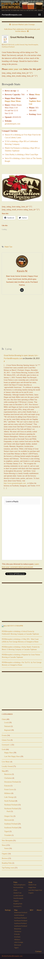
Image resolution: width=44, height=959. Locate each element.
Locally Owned (19, 44)
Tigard (6, 831)
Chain (4, 719)
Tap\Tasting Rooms (19, 885)
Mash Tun (8, 247)
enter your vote (15, 69)
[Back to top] (38, 953)
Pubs (15, 882)
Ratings (8, 910)
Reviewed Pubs (18, 887)
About (39, 910)
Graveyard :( (6, 745)
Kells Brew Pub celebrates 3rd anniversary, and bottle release (22, 30)
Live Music (6, 762)
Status (6, 848)
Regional (7, 730)
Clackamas (8, 778)
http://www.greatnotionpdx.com (15, 483)
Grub (12, 44)
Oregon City (8, 816)
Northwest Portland (11, 808)
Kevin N (6, 44)
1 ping (8, 348)
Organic (4, 854)
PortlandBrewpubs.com (12, 14)
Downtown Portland (11, 782)
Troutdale (7, 835)
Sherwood (7, 820)
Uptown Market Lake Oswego (23, 24)
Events (4, 735)
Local (6, 722)
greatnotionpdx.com (12, 124)
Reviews (5, 858)
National (7, 726)
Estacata (7, 786)
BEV (31, 910)
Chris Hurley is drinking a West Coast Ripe (21, 154)
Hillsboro (7, 793)
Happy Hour (8, 753)
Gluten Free (6, 740)
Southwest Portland (11, 828)
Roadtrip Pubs (7, 863)
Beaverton (7, 774)
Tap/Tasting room (8, 868)
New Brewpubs (33, 44)
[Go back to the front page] (22, 6)
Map (26, 44)
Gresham (17, 937)
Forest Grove (8, 789)
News (4, 845)
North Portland (9, 801)
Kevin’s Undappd (15, 626)
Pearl (8, 811)
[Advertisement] (22, 321)
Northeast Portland (8, 47)
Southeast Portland (10, 824)
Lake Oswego (9, 797)
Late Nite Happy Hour (12, 756)
